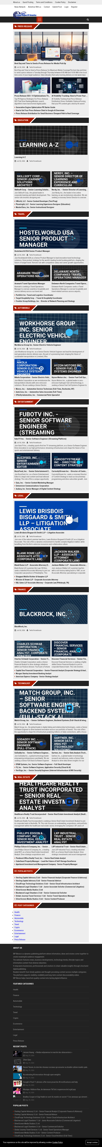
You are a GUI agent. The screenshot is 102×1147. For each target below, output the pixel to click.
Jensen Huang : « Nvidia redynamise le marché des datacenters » (47, 1052)
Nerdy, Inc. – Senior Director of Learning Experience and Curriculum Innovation (70, 189)
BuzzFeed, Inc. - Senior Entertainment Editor (32, 471)
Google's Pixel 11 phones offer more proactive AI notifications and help (50, 1082)
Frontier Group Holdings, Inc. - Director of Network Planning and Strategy (45, 301)
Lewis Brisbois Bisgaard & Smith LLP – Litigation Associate (39, 532)
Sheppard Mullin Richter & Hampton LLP (32, 577)
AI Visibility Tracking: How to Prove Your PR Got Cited (70, 96)
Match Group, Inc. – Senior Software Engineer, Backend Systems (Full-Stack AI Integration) (51, 720)
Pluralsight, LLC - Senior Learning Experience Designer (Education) (43, 204)
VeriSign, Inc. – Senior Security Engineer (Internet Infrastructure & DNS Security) (48, 770)
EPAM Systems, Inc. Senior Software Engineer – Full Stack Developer (43, 764)
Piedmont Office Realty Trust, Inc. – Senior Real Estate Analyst (41, 858)
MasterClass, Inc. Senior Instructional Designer (35, 207)
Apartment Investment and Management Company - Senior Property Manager (46, 864)
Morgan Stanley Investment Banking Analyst (33, 673)
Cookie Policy (57, 1142)
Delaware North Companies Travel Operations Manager (70, 283)
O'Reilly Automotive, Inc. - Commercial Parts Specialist (38, 395)
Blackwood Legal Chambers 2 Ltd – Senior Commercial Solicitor (41, 893)
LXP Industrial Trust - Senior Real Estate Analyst (70, 846)
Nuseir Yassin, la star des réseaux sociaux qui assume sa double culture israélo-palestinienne (56, 1067)
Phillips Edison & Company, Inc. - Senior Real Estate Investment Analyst (32, 846)
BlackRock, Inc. (20, 626)
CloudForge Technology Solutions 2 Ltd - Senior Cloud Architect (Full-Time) (43, 1136)
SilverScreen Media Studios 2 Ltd (29, 890)
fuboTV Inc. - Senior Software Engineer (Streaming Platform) (40, 439)
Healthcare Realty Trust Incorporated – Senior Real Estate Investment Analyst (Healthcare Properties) (51, 814)
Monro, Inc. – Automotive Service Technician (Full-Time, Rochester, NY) (45, 389)
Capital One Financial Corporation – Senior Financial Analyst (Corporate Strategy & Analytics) (52, 670)
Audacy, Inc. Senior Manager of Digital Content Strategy (38, 489)
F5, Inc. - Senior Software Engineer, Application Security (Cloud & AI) (43, 767)
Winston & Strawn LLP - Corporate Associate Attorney (37, 580)
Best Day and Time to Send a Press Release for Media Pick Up (40, 63)
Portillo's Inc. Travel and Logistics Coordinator (34, 295)
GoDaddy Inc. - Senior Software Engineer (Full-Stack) (32, 753)
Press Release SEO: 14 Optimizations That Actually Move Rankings (32, 96)
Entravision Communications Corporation (32, 486)
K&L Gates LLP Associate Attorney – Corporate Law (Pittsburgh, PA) (42, 583)
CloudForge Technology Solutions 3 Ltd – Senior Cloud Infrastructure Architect (48, 884)
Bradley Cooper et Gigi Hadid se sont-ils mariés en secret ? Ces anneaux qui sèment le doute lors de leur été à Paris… (56, 1097)
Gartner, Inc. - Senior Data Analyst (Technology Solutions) (70, 753)
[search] (88, 20)
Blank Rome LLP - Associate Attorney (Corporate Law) (32, 565)
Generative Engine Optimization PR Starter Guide (35, 107)
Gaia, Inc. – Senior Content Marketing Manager (35, 483)
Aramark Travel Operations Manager (29, 283)
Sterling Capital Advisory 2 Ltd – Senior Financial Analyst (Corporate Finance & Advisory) (51, 878)
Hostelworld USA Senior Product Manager (32, 251)
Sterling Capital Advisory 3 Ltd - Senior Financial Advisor (38, 881)
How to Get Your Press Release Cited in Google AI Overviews (40, 110)
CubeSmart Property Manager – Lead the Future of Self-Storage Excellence (46, 861)
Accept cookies (92, 1142)
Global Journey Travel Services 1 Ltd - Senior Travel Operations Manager (45, 896)
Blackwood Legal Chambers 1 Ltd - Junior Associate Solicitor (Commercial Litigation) (50, 887)
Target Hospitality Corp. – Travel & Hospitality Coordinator (39, 298)
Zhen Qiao (27, 1060)
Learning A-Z (20, 157)
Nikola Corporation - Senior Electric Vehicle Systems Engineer (32, 377)
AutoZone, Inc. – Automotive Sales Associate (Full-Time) (39, 392)
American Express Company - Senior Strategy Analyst (37, 676)
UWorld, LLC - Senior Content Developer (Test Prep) (36, 201)
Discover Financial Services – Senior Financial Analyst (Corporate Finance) (70, 659)
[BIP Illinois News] (25, 15)
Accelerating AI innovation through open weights (42, 1074)
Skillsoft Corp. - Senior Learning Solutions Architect (32, 189)
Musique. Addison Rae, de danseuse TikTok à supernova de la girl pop (49, 1089)
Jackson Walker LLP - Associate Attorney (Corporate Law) (70, 565)
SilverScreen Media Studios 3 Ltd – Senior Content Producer (40, 899)
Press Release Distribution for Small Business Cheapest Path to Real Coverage (47, 113)
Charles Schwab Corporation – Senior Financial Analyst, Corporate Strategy (32, 659)
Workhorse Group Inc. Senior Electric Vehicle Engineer (37, 345)
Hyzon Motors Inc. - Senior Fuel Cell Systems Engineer (70, 377)
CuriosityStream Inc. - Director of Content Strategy (70, 471)
